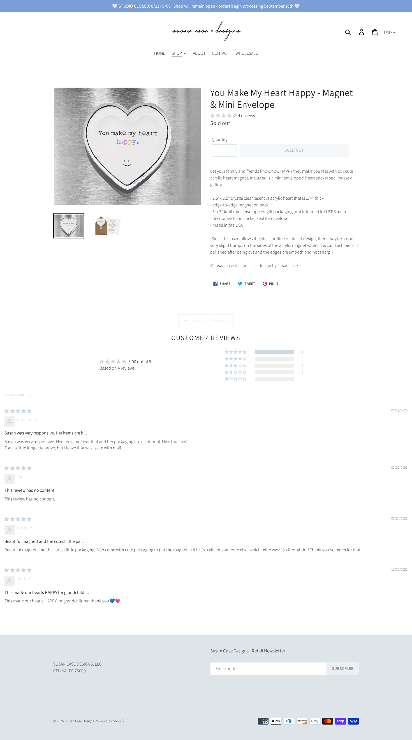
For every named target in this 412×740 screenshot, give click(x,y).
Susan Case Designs (79, 721)
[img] (17, 411)
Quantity (220, 139)
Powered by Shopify (109, 721)
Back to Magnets (210, 320)
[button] (224, 116)
